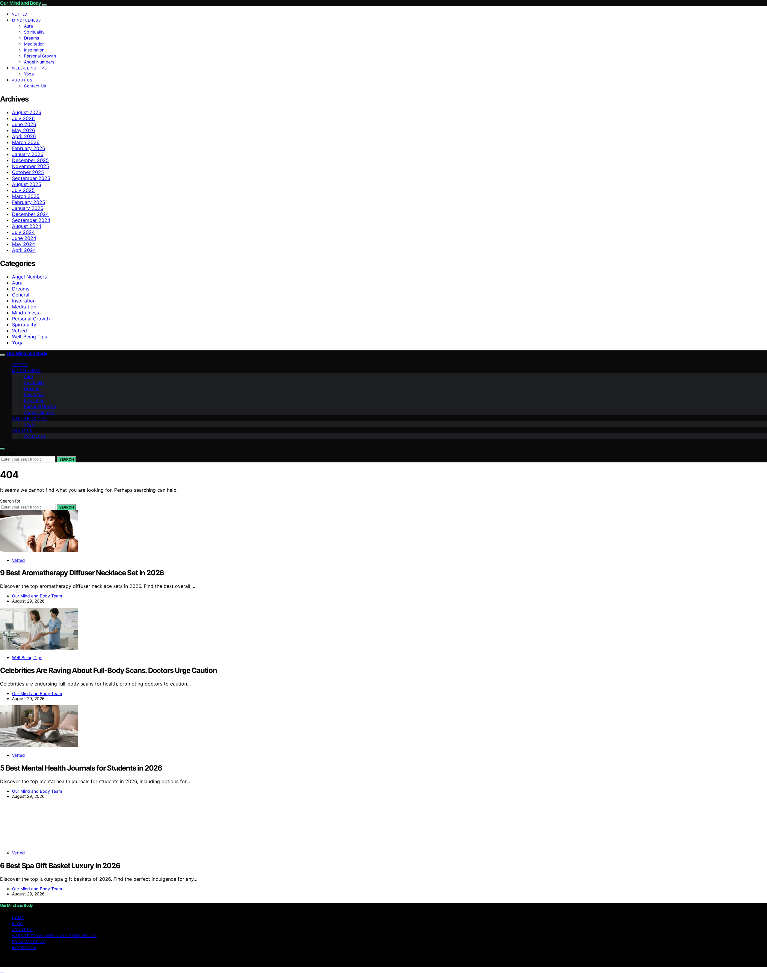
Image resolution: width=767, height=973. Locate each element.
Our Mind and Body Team (37, 595)
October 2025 (28, 172)
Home (18, 918)
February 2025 (28, 202)
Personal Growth (40, 55)
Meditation (34, 43)
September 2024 (31, 220)
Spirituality (34, 31)
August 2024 (26, 226)
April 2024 (24, 250)
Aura (28, 25)
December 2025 (30, 160)
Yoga (29, 73)
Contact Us (35, 85)
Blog (17, 923)
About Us (22, 80)
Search (66, 459)
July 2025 (23, 190)
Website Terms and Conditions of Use (54, 935)
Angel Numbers (39, 61)
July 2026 (23, 118)
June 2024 (24, 238)
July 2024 (23, 232)
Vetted (20, 14)
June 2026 (24, 124)
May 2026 (23, 130)
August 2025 (26, 184)
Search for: (11, 453)
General (20, 295)
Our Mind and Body (20, 3)
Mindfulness (26, 20)
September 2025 (31, 178)
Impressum (24, 947)
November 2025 (30, 166)
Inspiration (34, 49)
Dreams (31, 37)
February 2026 (28, 148)
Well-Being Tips (29, 68)
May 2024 (23, 244)
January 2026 (27, 154)
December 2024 (30, 214)
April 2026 (24, 136)
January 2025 (27, 208)
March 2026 (26, 142)
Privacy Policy (28, 941)
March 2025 (26, 196)
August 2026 (26, 112)
